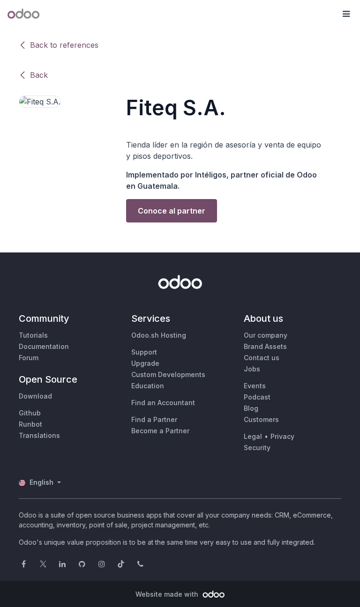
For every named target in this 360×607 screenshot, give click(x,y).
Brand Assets (265, 346)
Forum (28, 358)
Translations (39, 435)
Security (257, 448)
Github (30, 413)
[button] (346, 14)
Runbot (30, 424)
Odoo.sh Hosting (158, 335)
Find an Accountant (163, 403)
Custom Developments (168, 374)
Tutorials (33, 335)
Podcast (257, 397)
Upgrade (145, 363)
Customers (261, 419)
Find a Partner (154, 419)
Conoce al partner (171, 210)
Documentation (44, 346)
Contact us (261, 358)
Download (35, 396)
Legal (253, 436)
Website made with (167, 594)
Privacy (282, 436)
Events (255, 386)
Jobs (252, 369)
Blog (251, 408)
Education (147, 386)
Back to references (64, 45)
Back (39, 75)
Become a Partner (160, 431)
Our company (265, 335)
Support (144, 352)
